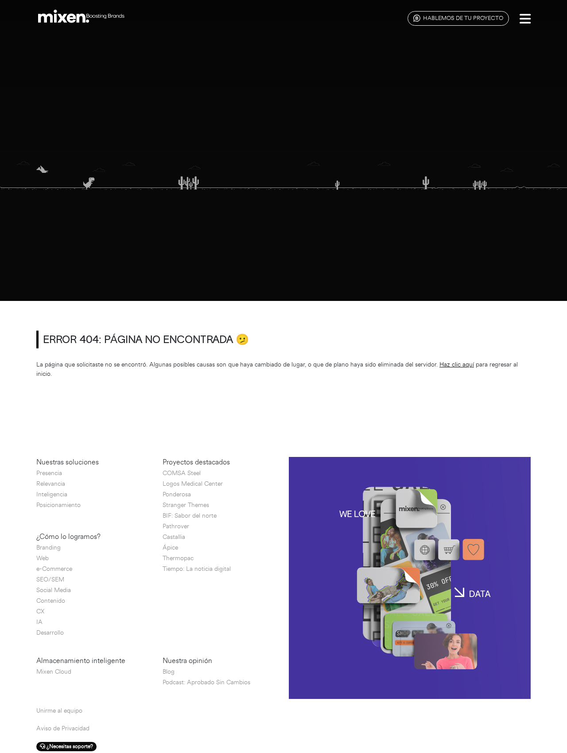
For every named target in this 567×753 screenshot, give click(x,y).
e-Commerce (54, 569)
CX (40, 611)
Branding (48, 547)
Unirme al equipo (59, 710)
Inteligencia (51, 494)
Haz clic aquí (456, 364)
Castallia (174, 537)
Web (42, 558)
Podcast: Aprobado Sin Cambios (206, 682)
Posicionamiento (58, 505)
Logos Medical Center (193, 483)
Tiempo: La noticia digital (197, 569)
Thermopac (178, 558)
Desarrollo (50, 632)
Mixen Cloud (53, 671)
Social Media (53, 590)
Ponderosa (177, 494)
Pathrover (176, 526)
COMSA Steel (182, 473)
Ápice (170, 547)
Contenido (50, 600)
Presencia (49, 473)
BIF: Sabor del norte (190, 515)
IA (39, 622)
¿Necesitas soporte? (69, 746)
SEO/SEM (50, 579)
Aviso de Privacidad (62, 728)
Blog (169, 671)
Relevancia (50, 483)
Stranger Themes (186, 505)
